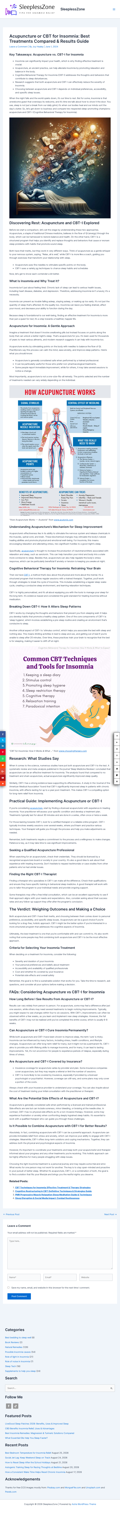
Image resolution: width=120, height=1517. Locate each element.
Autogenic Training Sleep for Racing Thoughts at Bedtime (33, 1467)
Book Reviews (12, 1342)
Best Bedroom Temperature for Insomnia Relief (28, 1453)
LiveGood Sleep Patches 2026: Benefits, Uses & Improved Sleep (37, 1423)
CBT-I (27, 575)
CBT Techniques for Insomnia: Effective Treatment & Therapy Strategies (53, 1187)
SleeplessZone (72, 9)
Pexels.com (11, 1491)
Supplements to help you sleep (20, 1371)
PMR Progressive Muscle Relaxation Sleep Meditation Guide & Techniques (53, 1194)
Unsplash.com (93, 1487)
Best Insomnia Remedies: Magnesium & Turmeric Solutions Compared (39, 1433)
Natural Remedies (13, 1347)
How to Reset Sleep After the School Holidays (27, 1462)
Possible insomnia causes (18, 1352)
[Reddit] (3, 765)
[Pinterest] (3, 752)
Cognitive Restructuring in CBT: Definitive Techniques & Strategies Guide (53, 1191)
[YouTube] (3, 778)
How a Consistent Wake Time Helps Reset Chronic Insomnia (35, 1472)
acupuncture (28, 551)
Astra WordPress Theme (84, 1504)
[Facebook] (3, 734)
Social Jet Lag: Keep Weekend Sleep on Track (27, 1457)
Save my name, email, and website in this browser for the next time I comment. (50, 1287)
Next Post (110, 1214)
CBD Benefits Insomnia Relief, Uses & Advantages (29, 1428)
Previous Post (11, 1214)
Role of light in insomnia (17, 1356)
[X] (3, 739)
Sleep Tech (10, 1366)
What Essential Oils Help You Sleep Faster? (26, 1438)
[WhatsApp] (3, 758)
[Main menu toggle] (114, 9)
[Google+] (3, 771)
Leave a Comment (18, 46)
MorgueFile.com (73, 1487)
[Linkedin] (3, 745)
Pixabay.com (53, 1487)
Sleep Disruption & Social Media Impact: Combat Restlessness (47, 1198)
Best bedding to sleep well (18, 1337)
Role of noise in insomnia (17, 1361)
